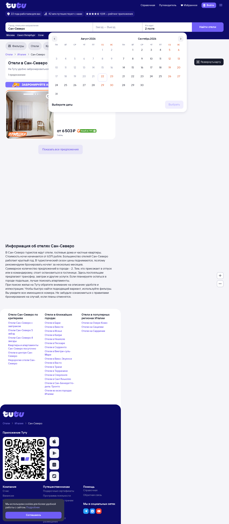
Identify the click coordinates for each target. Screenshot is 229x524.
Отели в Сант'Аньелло (58, 379)
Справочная (148, 5)
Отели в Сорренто (56, 347)
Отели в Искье (53, 331)
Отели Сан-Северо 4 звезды (20, 339)
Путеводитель (167, 5)
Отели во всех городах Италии (58, 392)
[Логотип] (16, 5)
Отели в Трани (53, 366)
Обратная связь (92, 495)
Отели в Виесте (54, 326)
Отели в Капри (53, 335)
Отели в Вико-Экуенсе (58, 358)
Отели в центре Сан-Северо (20, 354)
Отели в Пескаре (55, 343)
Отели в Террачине (56, 370)
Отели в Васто (53, 362)
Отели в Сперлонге (56, 375)
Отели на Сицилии (93, 326)
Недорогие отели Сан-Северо (21, 361)
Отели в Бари (53, 322)
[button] (54, 441)
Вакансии (8, 495)
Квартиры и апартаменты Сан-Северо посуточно (23, 347)
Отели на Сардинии (93, 331)
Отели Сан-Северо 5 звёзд (20, 332)
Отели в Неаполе (55, 339)
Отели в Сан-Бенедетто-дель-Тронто (59, 384)
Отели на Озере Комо (94, 322)
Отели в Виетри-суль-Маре (58, 353)
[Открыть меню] (221, 5)
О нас (6, 491)
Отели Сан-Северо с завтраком (20, 324)
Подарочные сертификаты (58, 491)
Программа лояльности (57, 495)
